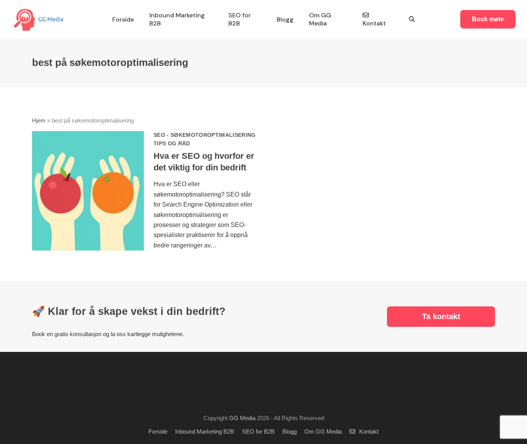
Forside (158, 432)
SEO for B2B (258, 432)
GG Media (242, 418)
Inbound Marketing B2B (204, 432)
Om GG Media (323, 432)
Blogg (289, 432)
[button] (412, 19)
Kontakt (368, 432)
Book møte (488, 19)
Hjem (39, 121)
